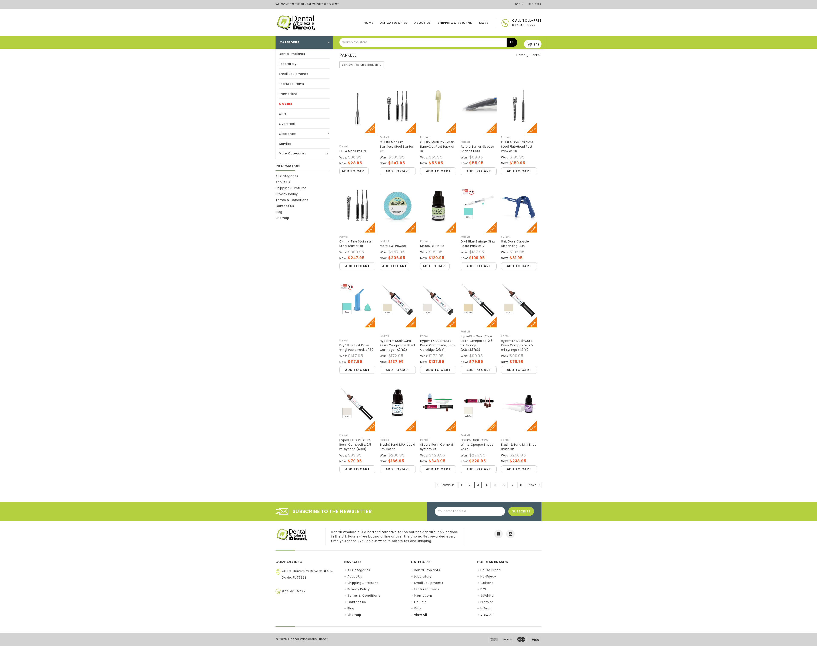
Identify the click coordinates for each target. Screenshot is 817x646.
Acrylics (285, 144)
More (483, 23)
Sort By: (347, 65)
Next (533, 485)
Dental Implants (292, 54)
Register (534, 4)
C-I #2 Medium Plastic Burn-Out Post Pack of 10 (437, 146)
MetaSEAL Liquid (432, 246)
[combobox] (423, 42)
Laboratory (288, 64)
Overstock (287, 124)
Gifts (283, 114)
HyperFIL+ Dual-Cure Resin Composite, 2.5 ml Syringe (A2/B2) (517, 345)
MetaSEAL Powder (393, 246)
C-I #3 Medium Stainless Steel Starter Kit (396, 146)
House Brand (490, 570)
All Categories (393, 23)
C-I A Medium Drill (353, 151)
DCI (483, 589)
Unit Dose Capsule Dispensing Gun (515, 243)
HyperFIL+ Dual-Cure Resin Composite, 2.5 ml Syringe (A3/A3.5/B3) (476, 343)
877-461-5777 (294, 591)
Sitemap (282, 218)
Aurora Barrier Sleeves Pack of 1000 (477, 148)
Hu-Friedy (488, 576)
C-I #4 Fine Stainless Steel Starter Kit (355, 243)
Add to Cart (354, 171)
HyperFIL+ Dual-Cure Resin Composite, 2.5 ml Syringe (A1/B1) (355, 444)
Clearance (287, 134)
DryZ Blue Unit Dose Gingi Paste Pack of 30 (356, 347)
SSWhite (487, 595)
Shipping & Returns (455, 23)
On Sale (286, 104)
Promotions (288, 94)
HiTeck (485, 608)
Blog (279, 212)
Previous (447, 485)
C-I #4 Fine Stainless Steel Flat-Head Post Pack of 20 (517, 146)
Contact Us (285, 206)
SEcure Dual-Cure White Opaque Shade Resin (477, 444)
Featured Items (291, 84)
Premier (486, 602)
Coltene (487, 583)
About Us (422, 23)
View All (420, 615)
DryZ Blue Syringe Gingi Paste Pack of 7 (478, 243)
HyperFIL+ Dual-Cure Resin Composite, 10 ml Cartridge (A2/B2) (397, 345)
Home (368, 23)
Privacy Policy (287, 194)
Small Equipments (293, 74)
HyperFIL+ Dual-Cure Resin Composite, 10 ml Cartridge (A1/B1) (438, 345)
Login (519, 4)
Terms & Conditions (292, 200)
